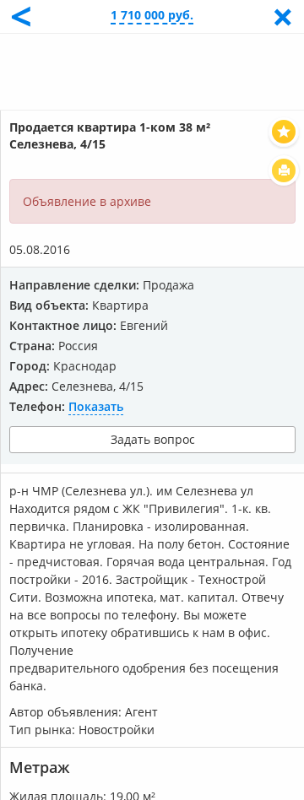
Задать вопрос (153, 439)
